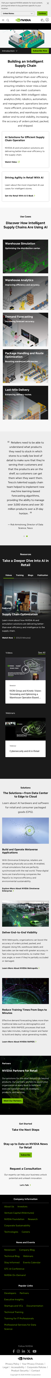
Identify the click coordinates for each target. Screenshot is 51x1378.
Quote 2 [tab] (27, 536)
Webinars (28, 1256)
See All (41, 652)
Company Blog (27, 1249)
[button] (42, 21)
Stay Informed (12, 1262)
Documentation (34, 1305)
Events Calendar (32, 1262)
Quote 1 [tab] (24, 536)
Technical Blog (12, 1256)
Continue (42, 13)
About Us (9, 1206)
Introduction (8, 50)
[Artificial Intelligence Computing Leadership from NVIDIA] (23, 20)
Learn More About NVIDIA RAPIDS (18, 1042)
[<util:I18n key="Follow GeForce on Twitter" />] (28, 1351)
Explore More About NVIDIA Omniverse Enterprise (20, 889)
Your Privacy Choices (32, 1363)
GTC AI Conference (14, 1268)
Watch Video (11, 162)
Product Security (20, 1370)
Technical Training (13, 1312)
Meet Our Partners (12, 1100)
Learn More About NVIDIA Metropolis (20, 968)
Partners (24, 1293)
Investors (22, 1206)
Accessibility (17, 1367)
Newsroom (10, 1249)
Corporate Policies (36, 1367)
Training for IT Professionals (19, 1318)
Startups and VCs (13, 1305)
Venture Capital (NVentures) (19, 1212)
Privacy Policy (12, 1363)
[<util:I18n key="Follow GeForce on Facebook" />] (14, 1351)
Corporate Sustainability (17, 1225)
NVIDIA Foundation (14, 1219)
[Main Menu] (3, 20)
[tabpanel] (25, 673)
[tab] (8, 575)
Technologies (11, 1231)
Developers (10, 1293)
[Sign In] (47, 19)
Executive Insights (14, 1299)
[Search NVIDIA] (8, 19)
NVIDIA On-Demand (15, 1275)
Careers (26, 1231)
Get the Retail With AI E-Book (19, 196)
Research (33, 1219)
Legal (5, 1367)
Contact (35, 1370)
